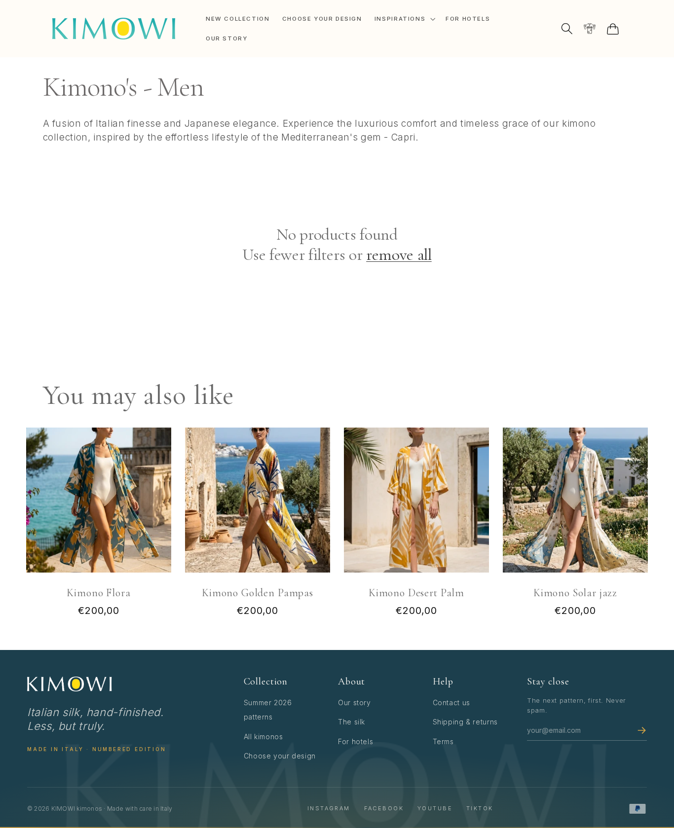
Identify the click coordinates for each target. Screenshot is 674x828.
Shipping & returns (465, 722)
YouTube (434, 808)
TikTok (479, 808)
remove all (399, 255)
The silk (351, 722)
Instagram (328, 808)
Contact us (451, 702)
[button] (403, 19)
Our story (354, 702)
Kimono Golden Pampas (257, 592)
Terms (443, 741)
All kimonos (263, 736)
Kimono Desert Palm (416, 592)
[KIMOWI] (69, 684)
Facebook (384, 808)
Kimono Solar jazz (575, 592)
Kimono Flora (98, 592)
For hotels (355, 741)
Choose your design (280, 756)
